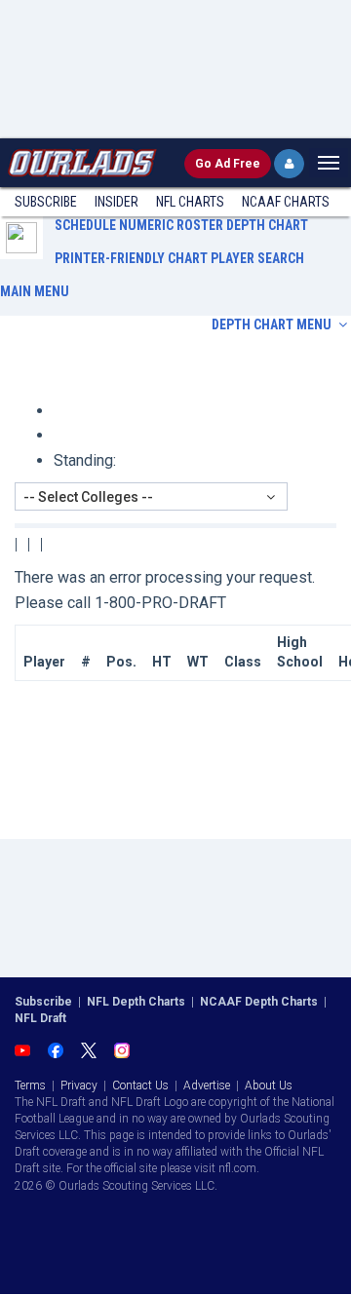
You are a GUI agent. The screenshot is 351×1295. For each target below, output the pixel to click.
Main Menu (34, 291)
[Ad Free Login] (289, 163)
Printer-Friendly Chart (131, 258)
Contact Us (140, 1085)
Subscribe (46, 201)
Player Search (257, 258)
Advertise (206, 1085)
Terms (30, 1085)
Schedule (85, 225)
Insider (116, 201)
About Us (268, 1085)
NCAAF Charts (286, 201)
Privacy (79, 1085)
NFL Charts (190, 201)
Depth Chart (267, 225)
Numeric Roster (171, 225)
